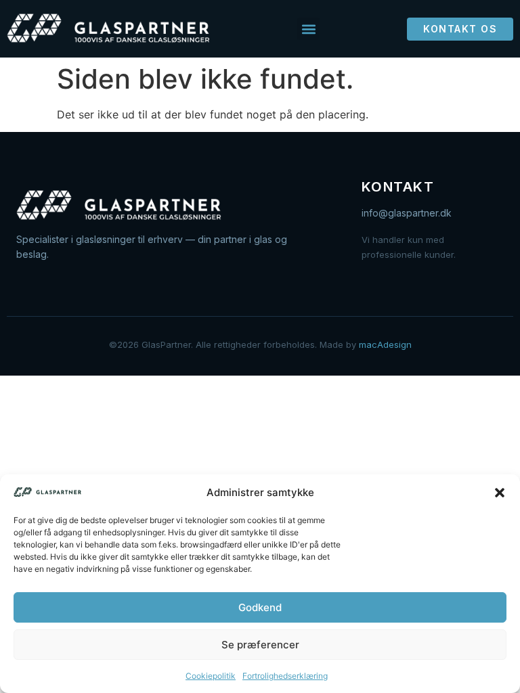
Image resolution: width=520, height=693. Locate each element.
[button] (499, 492)
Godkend (260, 607)
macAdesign (385, 344)
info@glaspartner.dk (407, 213)
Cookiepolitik (211, 676)
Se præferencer (260, 644)
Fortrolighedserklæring (285, 676)
